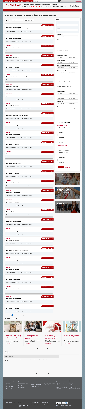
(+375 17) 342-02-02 (45, 404)
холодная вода (62, 135)
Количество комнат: (61, 60)
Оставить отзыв (21, 387)
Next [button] (47, 348)
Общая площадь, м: (61, 70)
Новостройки (46, 384)
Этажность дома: (60, 101)
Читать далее (8, 343)
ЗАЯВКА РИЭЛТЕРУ (35, 386)
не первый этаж (62, 157)
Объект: (59, 39)
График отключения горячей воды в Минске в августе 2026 (13, 336)
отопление (61, 142)
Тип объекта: (60, 45)
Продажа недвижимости (48, 381)
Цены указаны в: (60, 111)
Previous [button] (37, 348)
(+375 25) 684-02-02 (45, 402)
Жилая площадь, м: (61, 75)
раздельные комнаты (63, 155)
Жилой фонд (28, 12)
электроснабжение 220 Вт (64, 127)
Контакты (7, 384)
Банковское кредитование (61, 385)
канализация (61, 137)
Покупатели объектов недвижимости (17, 12)
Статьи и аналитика (60, 381)
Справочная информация (61, 387)
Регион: (58, 22)
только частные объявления (64, 122)
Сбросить (67, 167)
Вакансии (8, 383)
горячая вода (61, 132)
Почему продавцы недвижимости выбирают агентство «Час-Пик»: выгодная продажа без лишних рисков (51, 337)
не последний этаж (63, 160)
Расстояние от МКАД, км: (62, 50)
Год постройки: (60, 106)
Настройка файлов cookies (74, 390)
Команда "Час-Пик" (10, 381)
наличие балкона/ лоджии (64, 150)
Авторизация (78, 1)
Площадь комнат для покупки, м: (64, 81)
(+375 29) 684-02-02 (35, 402)
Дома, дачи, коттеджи (36, 12)
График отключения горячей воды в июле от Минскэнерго (72, 336)
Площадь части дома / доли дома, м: (65, 86)
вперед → (24, 315)
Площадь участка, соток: (62, 55)
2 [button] (41, 348)
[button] (67, 25)
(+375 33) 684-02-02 (35, 404)
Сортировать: (8, 20)
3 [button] (43, 348)
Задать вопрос (34, 381)
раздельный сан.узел (63, 152)
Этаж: (58, 96)
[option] (13, 333)
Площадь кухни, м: (61, 91)
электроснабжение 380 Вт (64, 130)
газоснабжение (62, 139)
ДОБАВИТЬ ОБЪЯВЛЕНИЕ (36, 384)
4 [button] (45, 348)
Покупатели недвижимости (49, 383)
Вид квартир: (60, 34)
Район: (58, 28)
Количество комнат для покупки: (64, 65)
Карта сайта (58, 388)
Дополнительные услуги (23, 383)
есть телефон (61, 147)
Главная (7, 12)
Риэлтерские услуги (22, 381)
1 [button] (39, 348)
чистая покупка (62, 162)
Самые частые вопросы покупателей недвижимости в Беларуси (33, 337)
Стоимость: (59, 117)
